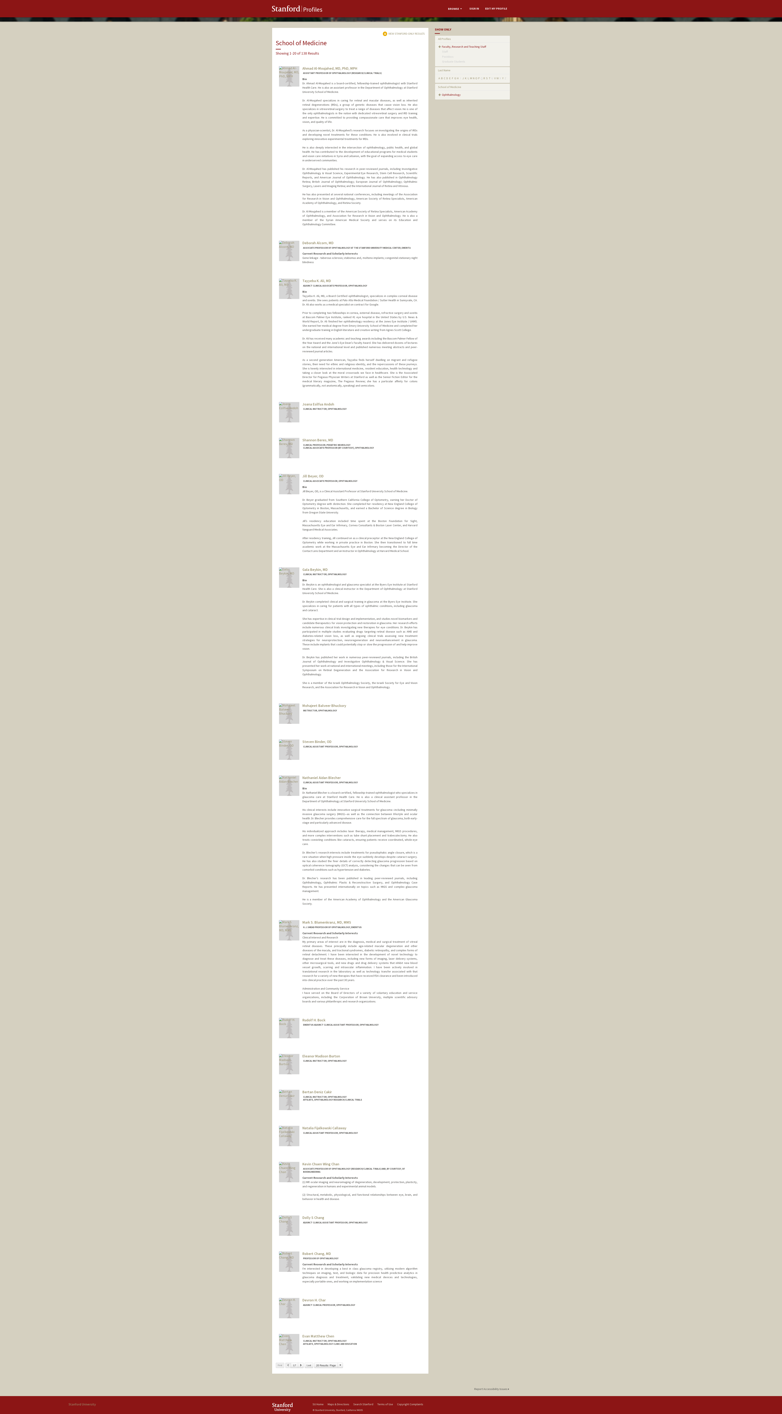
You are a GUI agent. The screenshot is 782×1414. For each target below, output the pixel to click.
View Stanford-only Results (406, 33)
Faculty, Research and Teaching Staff (464, 46)
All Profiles (444, 39)
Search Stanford (363, 1404)
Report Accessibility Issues (491, 1389)
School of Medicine (449, 87)
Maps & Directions (338, 1404)
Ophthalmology (451, 95)
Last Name (444, 70)
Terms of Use (385, 1404)
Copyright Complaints (410, 1404)
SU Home (318, 1404)
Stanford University (289, 1407)
